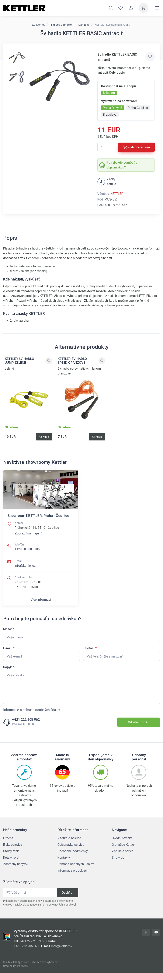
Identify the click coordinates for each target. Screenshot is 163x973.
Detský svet (11, 857)
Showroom (119, 857)
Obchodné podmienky (73, 851)
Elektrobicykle (12, 845)
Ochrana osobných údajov (76, 864)
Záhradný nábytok (15, 864)
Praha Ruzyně (112, 108)
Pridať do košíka (139, 147)
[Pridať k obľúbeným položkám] (150, 56)
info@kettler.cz (25, 566)
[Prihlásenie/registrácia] (131, 8)
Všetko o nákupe (69, 838)
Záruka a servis (122, 851)
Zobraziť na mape (27, 533)
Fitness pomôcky (61, 24)
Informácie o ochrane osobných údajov (31, 710)
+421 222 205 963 (26, 946)
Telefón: (90, 648)
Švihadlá (83, 24)
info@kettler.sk (61, 946)
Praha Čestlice (138, 108)
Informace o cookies (72, 870)
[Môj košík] (143, 8)
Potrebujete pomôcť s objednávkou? (122, 165)
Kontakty (64, 857)
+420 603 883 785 (27, 549)
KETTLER (117, 194)
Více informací (41, 599)
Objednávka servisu (71, 845)
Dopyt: (8, 667)
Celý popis (117, 72)
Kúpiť (46, 436)
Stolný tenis (11, 851)
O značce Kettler (123, 845)
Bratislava (110, 114)
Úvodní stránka (122, 838)
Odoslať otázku (138, 722)
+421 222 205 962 (26, 719)
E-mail (8, 648)
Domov (40, 24)
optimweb (22, 966)
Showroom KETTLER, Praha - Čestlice (38, 515)
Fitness (8, 838)
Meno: (8, 629)
